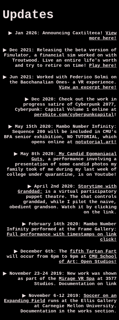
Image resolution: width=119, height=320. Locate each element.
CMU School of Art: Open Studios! (88, 259)
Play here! (103, 65)
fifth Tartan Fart (93, 251)
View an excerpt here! (88, 87)
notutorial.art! (96, 142)
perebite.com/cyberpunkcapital (74, 114)
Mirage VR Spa (77, 278)
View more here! (103, 36)
